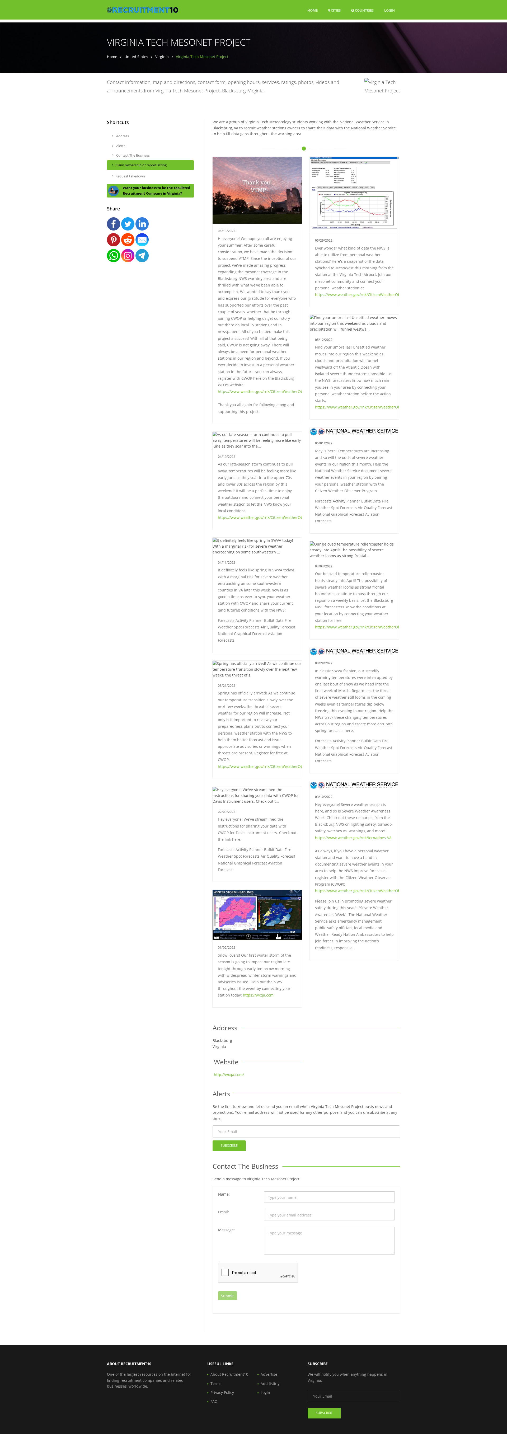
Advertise (269, 1374)
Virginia (162, 56)
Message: (226, 1229)
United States (136, 56)
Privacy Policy (222, 1392)
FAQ (214, 1401)
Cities (335, 10)
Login (389, 10)
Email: (223, 1211)
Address (122, 136)
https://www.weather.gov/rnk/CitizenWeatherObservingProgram (274, 391)
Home (312, 10)
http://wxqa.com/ (229, 1074)
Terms (216, 1383)
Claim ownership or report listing (141, 165)
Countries (364, 10)
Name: (224, 1194)
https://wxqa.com (258, 995)
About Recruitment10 (229, 1374)
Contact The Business (132, 155)
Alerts (120, 145)
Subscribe (229, 1145)
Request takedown (130, 176)
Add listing (270, 1383)
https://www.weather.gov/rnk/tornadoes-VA (353, 837)
